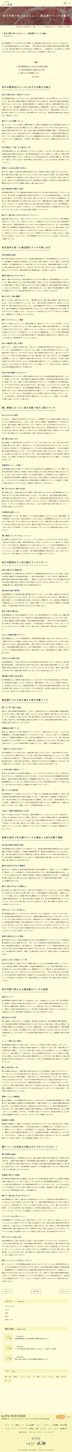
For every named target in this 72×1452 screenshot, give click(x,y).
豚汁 (10, 1376)
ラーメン (22, 1376)
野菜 (38, 1376)
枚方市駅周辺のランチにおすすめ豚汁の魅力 (33, 66)
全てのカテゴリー (10, 1306)
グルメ (7, 1309)
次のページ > (65, 1291)
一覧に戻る (36, 1291)
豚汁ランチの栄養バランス (30, 73)
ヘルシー (44, 1376)
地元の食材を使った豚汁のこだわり (33, 69)
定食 (6, 1313)
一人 (34, 1376)
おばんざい (63, 1376)
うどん (28, 1376)
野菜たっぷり (9, 1320)
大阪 (5, 1376)
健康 (57, 1376)
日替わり (16, 1376)
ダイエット (51, 1376)
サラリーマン (7, 1380)
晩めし (7, 1316)
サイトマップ (49, 1432)
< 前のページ (7, 1291)
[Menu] (69, 3)
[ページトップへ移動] (69, 1417)
